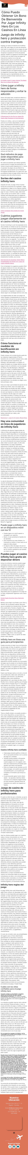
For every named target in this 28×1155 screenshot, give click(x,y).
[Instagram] (10, 1146)
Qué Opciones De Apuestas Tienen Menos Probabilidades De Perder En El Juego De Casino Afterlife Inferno (12, 261)
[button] (26, 5)
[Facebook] (14, 1146)
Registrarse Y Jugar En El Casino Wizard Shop (14, 418)
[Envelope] (18, 1146)
